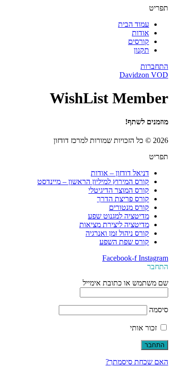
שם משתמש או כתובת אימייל (125, 283)
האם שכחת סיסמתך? (137, 362)
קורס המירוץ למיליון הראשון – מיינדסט (93, 181)
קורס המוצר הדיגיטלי (118, 190)
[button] (86, 8)
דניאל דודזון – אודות (120, 173)
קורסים (138, 41)
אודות (140, 33)
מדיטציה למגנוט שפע (118, 216)
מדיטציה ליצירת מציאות (114, 224)
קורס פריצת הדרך (123, 199)
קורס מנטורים (129, 207)
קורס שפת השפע (124, 242)
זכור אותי (144, 328)
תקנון (141, 50)
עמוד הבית (133, 24)
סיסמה (158, 310)
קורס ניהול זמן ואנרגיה (117, 233)
